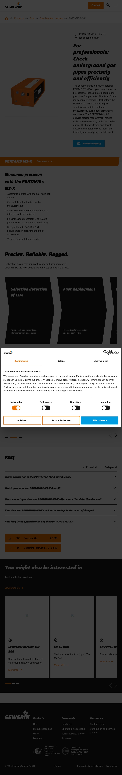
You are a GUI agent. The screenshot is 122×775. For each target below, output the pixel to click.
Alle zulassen (100, 420)
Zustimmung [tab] (21, 361)
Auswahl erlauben (61, 420)
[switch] (46, 408)
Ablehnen (22, 420)
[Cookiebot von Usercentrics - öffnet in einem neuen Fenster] (106, 352)
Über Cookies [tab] (101, 361)
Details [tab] (61, 361)
